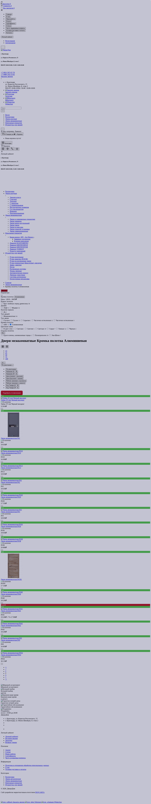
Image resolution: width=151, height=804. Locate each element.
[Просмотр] (71, 92)
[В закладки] (80, 92)
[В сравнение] (77, 92)
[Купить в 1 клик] (74, 92)
